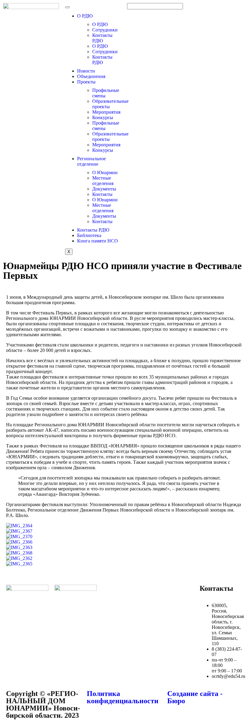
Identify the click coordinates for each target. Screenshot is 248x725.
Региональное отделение (91, 161)
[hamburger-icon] (67, 7)
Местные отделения (102, 180)
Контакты (102, 194)
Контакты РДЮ (102, 38)
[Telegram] (175, 592)
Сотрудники (105, 29)
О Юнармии (105, 172)
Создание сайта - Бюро (195, 697)
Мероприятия (106, 112)
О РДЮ (85, 15)
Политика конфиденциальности (122, 697)
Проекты (86, 81)
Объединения (91, 76)
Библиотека (89, 235)
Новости (86, 70)
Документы (104, 188)
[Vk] (158, 592)
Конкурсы (102, 117)
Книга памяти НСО (97, 240)
